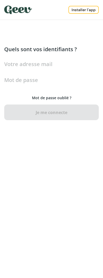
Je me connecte (51, 112)
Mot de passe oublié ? (51, 97)
